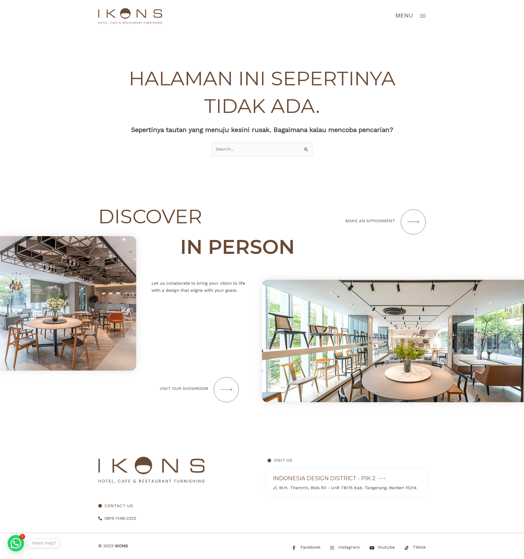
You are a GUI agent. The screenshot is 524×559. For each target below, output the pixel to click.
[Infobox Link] (346, 483)
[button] (16, 543)
